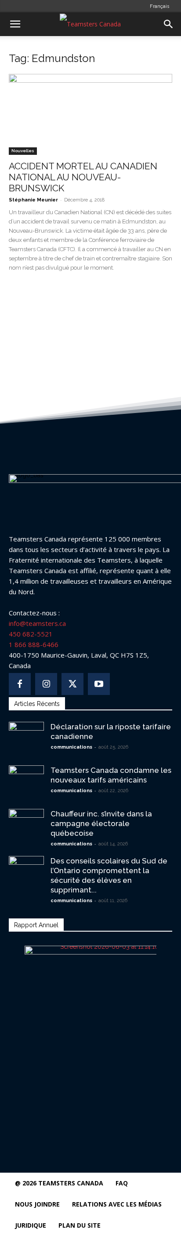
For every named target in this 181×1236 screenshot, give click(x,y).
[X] (72, 684)
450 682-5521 (31, 633)
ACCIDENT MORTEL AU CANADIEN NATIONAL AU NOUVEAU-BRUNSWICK (83, 177)
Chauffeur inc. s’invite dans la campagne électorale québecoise (101, 823)
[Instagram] (46, 684)
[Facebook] (20, 684)
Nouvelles (22, 150)
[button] (15, 24)
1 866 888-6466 (33, 644)
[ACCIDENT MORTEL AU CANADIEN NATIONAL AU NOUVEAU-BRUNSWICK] (90, 114)
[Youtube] (99, 684)
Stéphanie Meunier (33, 200)
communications (71, 747)
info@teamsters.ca (37, 623)
